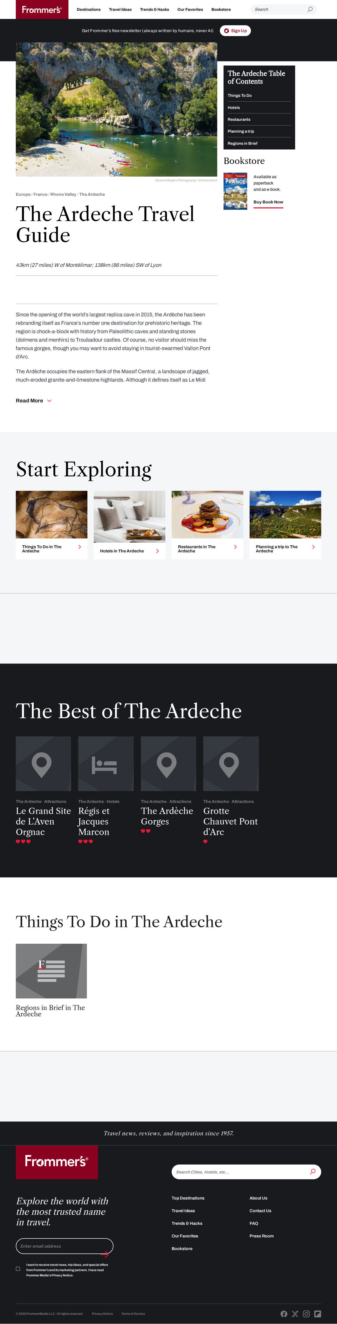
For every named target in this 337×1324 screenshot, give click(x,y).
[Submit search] (312, 10)
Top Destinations (188, 1198)
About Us (258, 1198)
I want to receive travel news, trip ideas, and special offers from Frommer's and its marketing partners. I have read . (67, 1270)
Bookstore (221, 9)
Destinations (89, 9)
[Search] (313, 1171)
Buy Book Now (268, 202)
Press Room (262, 1236)
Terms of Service (133, 1314)
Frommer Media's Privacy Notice (49, 1275)
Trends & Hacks (154, 9)
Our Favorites (190, 9)
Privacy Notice (102, 1314)
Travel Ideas (120, 9)
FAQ (254, 1223)
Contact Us (260, 1210)
